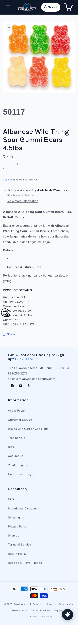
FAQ (11, 499)
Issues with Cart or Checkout (28, 428)
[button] (8, 7)
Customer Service (20, 419)
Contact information (41, 616)
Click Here (24, 358)
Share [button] (11, 334)
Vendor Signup (18, 465)
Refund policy (66, 604)
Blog (11, 446)
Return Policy (17, 553)
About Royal (16, 410)
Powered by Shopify (44, 604)
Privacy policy (19, 610)
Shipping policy (62, 610)
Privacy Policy (17, 526)
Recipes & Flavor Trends (25, 562)
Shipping (7, 180)
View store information (22, 200)
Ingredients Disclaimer (23, 508)
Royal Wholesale (23, 604)
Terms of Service (19, 544)
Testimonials (16, 437)
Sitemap (13, 535)
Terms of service (40, 610)
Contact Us (15, 455)
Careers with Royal (21, 474)
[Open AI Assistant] (67, 614)
